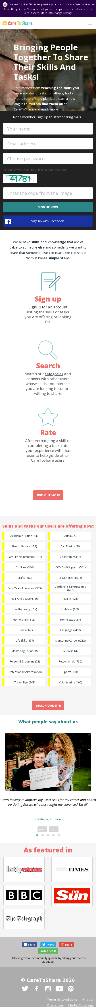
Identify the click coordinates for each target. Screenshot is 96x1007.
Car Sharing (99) (70, 546)
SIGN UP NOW (48, 207)
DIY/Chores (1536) (70, 577)
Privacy (88, 999)
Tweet (50, 944)
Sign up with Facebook (47, 221)
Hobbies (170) (70, 609)
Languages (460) (70, 630)
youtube (59, 989)
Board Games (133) (24, 546)
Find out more (48, 495)
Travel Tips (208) (24, 682)
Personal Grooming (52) (25, 661)
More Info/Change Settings (56, 12)
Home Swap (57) (70, 619)
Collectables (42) (70, 557)
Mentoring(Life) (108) (25, 651)
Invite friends (48, 950)
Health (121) (70, 598)
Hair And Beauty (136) (24, 598)
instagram (48, 989)
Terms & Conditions (62, 999)
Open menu (90, 23)
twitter (25, 989)
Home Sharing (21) (24, 619)
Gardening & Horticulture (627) (70, 588)
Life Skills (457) (25, 640)
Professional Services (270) (25, 672)
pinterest (71, 989)
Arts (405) (70, 536)
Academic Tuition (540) (24, 536)
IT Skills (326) (25, 630)
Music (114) (70, 651)
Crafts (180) (24, 577)
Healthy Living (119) (25, 609)
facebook (36, 989)
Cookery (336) (24, 567)
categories (54, 373)
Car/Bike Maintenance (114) (24, 557)
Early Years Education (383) (25, 588)
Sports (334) (70, 672)
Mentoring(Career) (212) (70, 640)
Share (31, 944)
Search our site (48, 705)
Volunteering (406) (70, 682)
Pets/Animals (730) (70, 661)
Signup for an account (48, 307)
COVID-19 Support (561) (70, 567)
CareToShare (17, 23)
